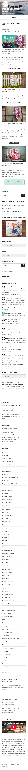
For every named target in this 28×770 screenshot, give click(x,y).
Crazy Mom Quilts (7, 502)
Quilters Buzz (6, 591)
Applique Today (6, 465)
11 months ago (22, 315)
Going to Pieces (6, 515)
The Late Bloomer (7, 645)
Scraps (4, 619)
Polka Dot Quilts (6, 585)
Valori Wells (5, 664)
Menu (14, 17)
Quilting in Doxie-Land (8, 600)
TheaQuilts (5, 651)
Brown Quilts (5, 487)
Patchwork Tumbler (14, 103)
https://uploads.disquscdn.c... (13, 289)
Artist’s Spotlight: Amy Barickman (11, 211)
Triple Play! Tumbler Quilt (11, 31)
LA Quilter (5, 540)
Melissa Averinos (7, 550)
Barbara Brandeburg (7, 471)
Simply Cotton (6, 629)
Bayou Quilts (5, 474)
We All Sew (5, 667)
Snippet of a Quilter (7, 632)
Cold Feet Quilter (7, 499)
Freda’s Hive (5, 512)
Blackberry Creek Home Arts (10, 477)
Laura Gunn (5, 544)
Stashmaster (5, 635)
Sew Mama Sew (6, 623)
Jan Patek (5, 528)
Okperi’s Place (6, 566)
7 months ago (15, 294)
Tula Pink (4, 660)
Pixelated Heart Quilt (7, 294)
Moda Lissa (5, 559)
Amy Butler (5, 455)
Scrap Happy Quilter (7, 616)
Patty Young (5, 575)
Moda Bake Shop (7, 556)
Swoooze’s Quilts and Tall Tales (10, 638)
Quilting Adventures (7, 594)
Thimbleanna (6, 654)
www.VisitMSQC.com (11, 414)
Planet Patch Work (7, 581)
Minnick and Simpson (8, 553)
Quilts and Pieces (7, 604)
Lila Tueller (5, 547)
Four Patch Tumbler (14, 69)
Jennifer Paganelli (7, 531)
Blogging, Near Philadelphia (9, 484)
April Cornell (5, 468)
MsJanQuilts (5, 563)
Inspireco (4, 525)
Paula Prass (5, 578)
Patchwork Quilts (7, 572)
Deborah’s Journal (7, 506)
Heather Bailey (6, 521)
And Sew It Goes (6, 458)
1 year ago (16, 325)
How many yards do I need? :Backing (10, 315)
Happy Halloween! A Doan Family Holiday (13, 205)
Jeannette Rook (9, 287)
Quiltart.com (5, 588)
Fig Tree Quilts (6, 509)
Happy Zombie (6, 518)
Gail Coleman (8, 329)
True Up (4, 657)
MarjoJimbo (8, 313)
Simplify (4, 626)
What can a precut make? (8, 325)
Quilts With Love (7, 607)
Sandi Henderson (7, 613)
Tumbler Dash (14, 143)
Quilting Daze (6, 597)
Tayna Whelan (6, 641)
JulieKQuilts (5, 534)
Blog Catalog (5, 480)
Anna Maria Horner (7, 461)
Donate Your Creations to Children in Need (11, 307)
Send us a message (9, 434)
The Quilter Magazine (8, 648)
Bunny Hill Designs (7, 490)
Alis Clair (4, 452)
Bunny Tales (5, 493)
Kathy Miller (5, 537)
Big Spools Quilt (6, 208)
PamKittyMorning (7, 569)
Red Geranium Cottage (8, 610)
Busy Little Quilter (7, 496)
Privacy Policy (5, 764)
